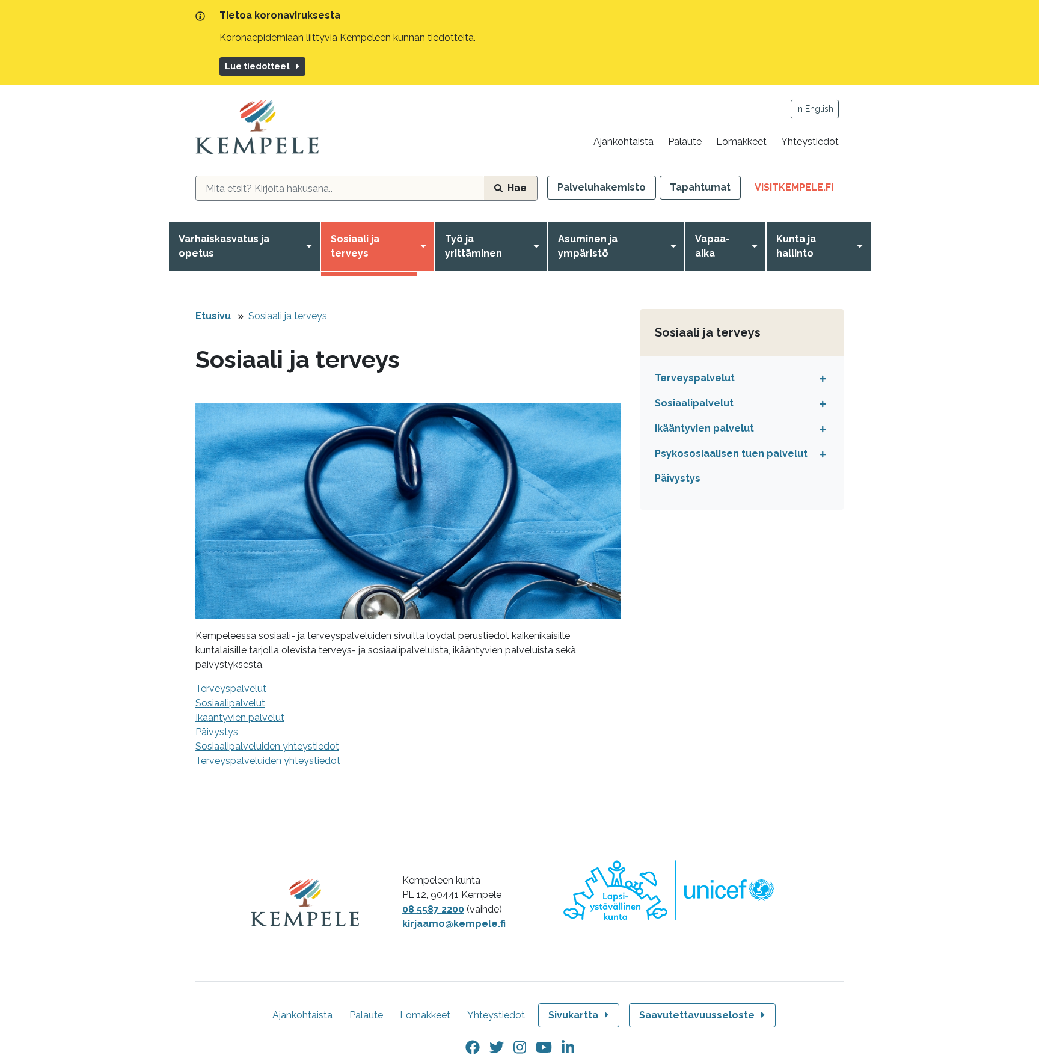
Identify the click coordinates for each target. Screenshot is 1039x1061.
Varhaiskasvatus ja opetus (224, 246)
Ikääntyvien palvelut (239, 717)
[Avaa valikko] (311, 246)
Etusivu (213, 316)
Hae (517, 188)
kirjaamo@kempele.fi (454, 923)
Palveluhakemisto (601, 187)
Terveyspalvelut (230, 688)
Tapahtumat (700, 187)
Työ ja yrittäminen (473, 246)
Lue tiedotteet (257, 66)
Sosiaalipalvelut (230, 703)
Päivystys (677, 478)
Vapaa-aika (712, 246)
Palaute (685, 141)
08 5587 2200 (433, 909)
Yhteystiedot (810, 141)
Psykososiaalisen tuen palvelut (731, 453)
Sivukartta (573, 1015)
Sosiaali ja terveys (355, 246)
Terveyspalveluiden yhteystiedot (267, 760)
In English (814, 109)
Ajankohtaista (623, 141)
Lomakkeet (741, 141)
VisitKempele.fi (799, 190)
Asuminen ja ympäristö (588, 246)
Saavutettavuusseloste (697, 1015)
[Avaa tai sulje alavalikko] (820, 378)
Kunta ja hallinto (796, 246)
